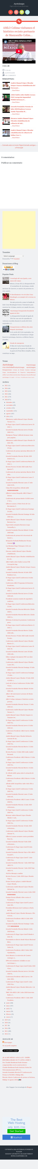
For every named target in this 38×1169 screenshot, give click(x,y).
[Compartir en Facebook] (9, 66)
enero (8, 1017)
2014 (6, 1034)
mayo (8, 1006)
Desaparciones (7, 370)
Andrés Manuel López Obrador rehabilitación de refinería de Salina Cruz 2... (22, 132)
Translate (17, 259)
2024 (6, 388)
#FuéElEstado (24, 377)
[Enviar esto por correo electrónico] (3, 66)
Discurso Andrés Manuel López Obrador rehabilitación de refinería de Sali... (22, 120)
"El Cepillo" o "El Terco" (15, 377)
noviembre (9, 405)
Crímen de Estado (18, 370)
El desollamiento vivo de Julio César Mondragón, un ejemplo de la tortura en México (23, 297)
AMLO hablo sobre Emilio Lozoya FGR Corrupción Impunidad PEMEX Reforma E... (23, 97)
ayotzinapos (31, 367)
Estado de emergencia (17, 343)
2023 (6, 391)
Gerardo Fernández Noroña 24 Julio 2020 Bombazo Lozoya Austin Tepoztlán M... (22, 109)
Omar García (31, 377)
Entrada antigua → (31, 145)
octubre (9, 408)
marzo (8, 1011)
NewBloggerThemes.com (19, 1156)
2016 (6, 1028)
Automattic (16, 1154)
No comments (10, 75)
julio (8, 416)
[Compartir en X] (7, 66)
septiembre (10, 411)
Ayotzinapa (19, 3)
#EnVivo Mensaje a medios (14, 873)
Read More (16, 90)
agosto (8, 413)
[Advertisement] (19, 230)
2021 (6, 397)
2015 (6, 1031)
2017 (6, 1025)
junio (8, 1003)
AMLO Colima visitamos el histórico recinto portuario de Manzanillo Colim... (19, 31)
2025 (6, 385)
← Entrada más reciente (9, 145)
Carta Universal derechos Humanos (16, 375)
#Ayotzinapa (31, 365)
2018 (6, 1022)
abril (8, 1008)
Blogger (29, 1087)
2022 (6, 394)
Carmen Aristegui (30, 370)
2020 (6, 399)
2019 (6, 1020)
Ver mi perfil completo (9, 1046)
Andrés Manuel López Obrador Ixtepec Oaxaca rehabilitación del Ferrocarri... (23, 85)
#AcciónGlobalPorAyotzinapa (13, 367)
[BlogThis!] (5, 66)
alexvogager (10, 73)
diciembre (9, 402)
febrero (8, 1014)
